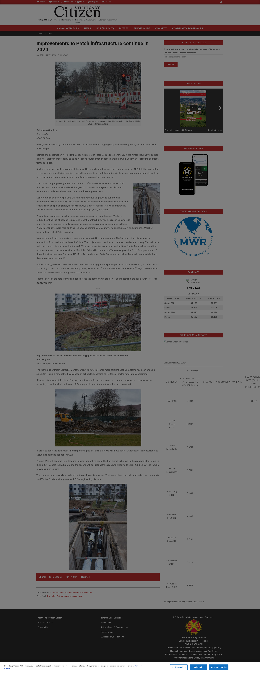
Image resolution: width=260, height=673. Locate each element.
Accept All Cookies (219, 667)
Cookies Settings (179, 667)
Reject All (198, 667)
